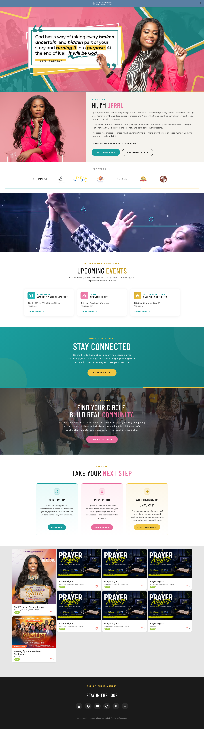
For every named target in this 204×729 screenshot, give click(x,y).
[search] (201, 3)
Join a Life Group (102, 439)
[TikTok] (106, 706)
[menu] (3, 3)
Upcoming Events (137, 152)
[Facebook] (88, 706)
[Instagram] (79, 706)
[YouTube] (97, 706)
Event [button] (17, 612)
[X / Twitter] (116, 706)
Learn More (35, 311)
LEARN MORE (141, 311)
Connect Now (102, 373)
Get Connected (106, 152)
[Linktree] (125, 706)
